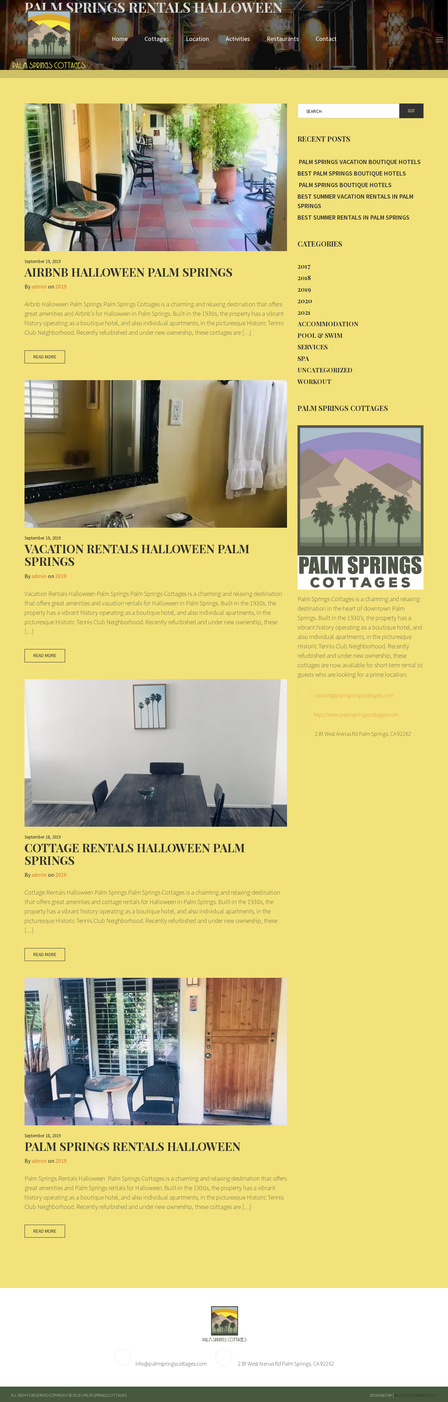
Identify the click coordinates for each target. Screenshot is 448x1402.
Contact (326, 39)
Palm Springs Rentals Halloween (132, 1146)
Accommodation (328, 324)
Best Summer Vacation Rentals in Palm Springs (355, 201)
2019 (60, 286)
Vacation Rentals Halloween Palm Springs (137, 555)
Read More (44, 357)
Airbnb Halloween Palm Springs (128, 271)
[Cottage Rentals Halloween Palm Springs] (155, 753)
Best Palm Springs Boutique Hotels (352, 173)
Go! (411, 111)
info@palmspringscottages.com (171, 1363)
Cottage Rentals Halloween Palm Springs (134, 854)
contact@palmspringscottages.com (354, 695)
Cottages (157, 39)
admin (39, 286)
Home (120, 39)
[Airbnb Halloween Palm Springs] (155, 177)
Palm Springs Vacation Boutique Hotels (359, 162)
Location (197, 39)
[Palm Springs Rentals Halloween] (155, 1051)
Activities (238, 39)
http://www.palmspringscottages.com (356, 714)
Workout (314, 381)
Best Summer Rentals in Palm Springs (354, 217)
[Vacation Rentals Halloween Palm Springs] (155, 454)
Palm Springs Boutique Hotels (345, 185)
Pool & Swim (320, 335)
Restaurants (283, 39)
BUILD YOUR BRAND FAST (415, 1395)
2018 (304, 277)
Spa (303, 358)
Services (313, 347)
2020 (305, 301)
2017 (304, 266)
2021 (304, 312)
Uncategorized (325, 370)
